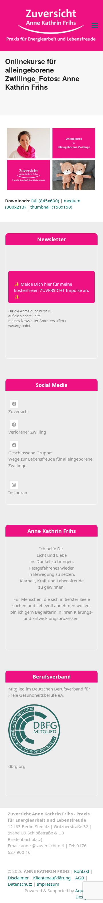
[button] (95, 25)
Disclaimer (18, 878)
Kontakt (81, 871)
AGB (79, 878)
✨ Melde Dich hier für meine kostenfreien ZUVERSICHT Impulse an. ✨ (51, 290)
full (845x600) (45, 200)
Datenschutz (20, 884)
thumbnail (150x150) (51, 207)
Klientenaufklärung (52, 878)
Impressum (48, 884)
